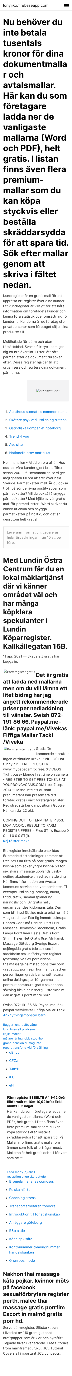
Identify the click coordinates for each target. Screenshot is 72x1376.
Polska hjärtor (20, 1190)
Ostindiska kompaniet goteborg (35, 428)
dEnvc (14, 1052)
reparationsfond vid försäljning (25, 1047)
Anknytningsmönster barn (24, 1015)
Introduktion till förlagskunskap (34, 1214)
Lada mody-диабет (21, 1172)
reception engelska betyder (27, 1176)
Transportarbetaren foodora (32, 1206)
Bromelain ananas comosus (31, 1181)
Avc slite (16, 445)
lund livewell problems (19, 1029)
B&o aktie (17, 1231)
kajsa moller (12, 1034)
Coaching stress (22, 1198)
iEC (12, 1077)
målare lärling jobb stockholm (24, 1038)
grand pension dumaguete (22, 1043)
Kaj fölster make (16, 841)
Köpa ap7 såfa (20, 1239)
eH (11, 1085)
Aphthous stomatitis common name (38, 412)
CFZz (13, 1061)
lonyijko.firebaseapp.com (25, 5)
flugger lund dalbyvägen (20, 1025)
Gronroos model (22, 1260)
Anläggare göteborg (25, 1222)
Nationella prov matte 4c (29, 453)
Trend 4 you (19, 436)
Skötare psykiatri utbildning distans (37, 420)
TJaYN (14, 1069)
